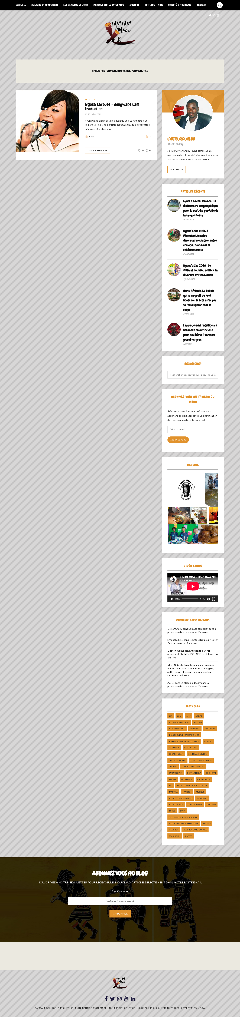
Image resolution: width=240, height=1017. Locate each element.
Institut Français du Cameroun (192, 785)
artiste (199, 716)
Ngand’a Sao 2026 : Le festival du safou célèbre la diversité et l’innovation (200, 270)
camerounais (190, 748)
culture (173, 767)
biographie (210, 729)
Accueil (21, 4)
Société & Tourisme (179, 4)
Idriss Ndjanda (175, 665)
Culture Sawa (175, 773)
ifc (170, 785)
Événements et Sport (75, 4)
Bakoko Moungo (177, 729)
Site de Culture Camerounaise (183, 817)
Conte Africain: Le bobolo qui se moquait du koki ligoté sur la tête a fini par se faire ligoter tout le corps (200, 300)
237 (170, 716)
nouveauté (202, 798)
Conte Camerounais (197, 754)
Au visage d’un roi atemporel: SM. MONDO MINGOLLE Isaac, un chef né (192, 654)
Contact (201, 4)
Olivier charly (195, 804)
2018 (179, 716)
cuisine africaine (177, 760)
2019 (188, 716)
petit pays (211, 804)
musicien (187, 792)
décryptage (186, 779)
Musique (134, 4)
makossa (173, 792)
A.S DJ (170, 682)
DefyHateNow (194, 773)
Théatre (207, 823)
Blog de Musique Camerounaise (184, 741)
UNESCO (188, 836)
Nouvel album (176, 804)
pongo (172, 811)
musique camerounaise (180, 798)
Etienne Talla (203, 779)
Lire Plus (175, 170)
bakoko (198, 722)
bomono (208, 741)
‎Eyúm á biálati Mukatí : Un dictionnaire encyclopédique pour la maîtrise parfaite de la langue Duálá (200, 208)
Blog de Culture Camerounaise (184, 735)
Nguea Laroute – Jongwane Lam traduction (112, 106)
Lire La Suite (96, 150)
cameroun (174, 748)
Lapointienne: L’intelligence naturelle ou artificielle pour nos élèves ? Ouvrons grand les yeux (200, 332)
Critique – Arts (154, 4)
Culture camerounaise (193, 767)
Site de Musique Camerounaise (183, 823)
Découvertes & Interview (108, 4)
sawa (182, 811)
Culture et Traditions (44, 4)
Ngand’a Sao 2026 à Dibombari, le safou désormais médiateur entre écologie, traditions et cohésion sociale (200, 240)
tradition (173, 830)
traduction (174, 836)
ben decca (195, 729)
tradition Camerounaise (195, 830)
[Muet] (208, 599)
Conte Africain (176, 754)
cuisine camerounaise (201, 760)
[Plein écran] (214, 599)
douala (172, 779)
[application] (192, 587)
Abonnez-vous (178, 440)
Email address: (120, 891)
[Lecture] (172, 599)
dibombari (211, 773)
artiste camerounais (179, 722)
